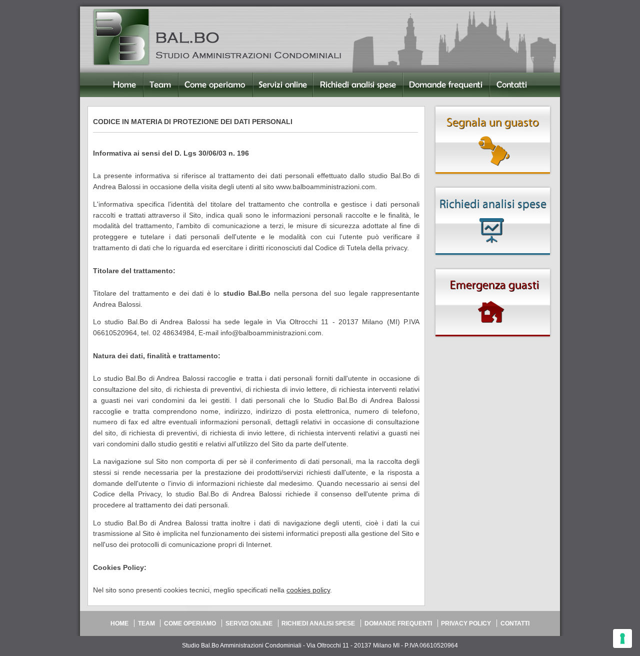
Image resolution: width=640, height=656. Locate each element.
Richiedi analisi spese (348, 102)
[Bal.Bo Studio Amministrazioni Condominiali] (121, 36)
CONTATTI (515, 623)
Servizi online (275, 102)
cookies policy (308, 590)
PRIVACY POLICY (466, 623)
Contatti (502, 102)
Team (153, 102)
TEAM (146, 623)
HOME (119, 623)
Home (89, 102)
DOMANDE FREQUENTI (398, 623)
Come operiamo (204, 102)
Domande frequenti (434, 102)
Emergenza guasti (493, 307)
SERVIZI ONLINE (249, 623)
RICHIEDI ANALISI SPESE (318, 623)
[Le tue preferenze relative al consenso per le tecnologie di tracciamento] (622, 638)
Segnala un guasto (493, 145)
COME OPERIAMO (190, 623)
